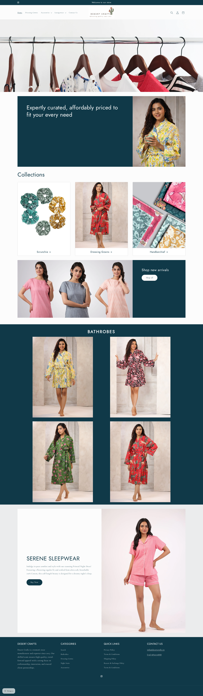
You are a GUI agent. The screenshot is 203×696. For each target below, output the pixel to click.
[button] (46, 12)
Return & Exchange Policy (114, 663)
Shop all (149, 278)
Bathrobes (64, 654)
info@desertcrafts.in (156, 650)
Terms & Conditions (112, 654)
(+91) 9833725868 (154, 654)
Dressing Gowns (99, 252)
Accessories (65, 667)
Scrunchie (42, 252)
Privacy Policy (109, 650)
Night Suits (65, 663)
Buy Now (34, 582)
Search (63, 650)
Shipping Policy (110, 659)
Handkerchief (157, 252)
